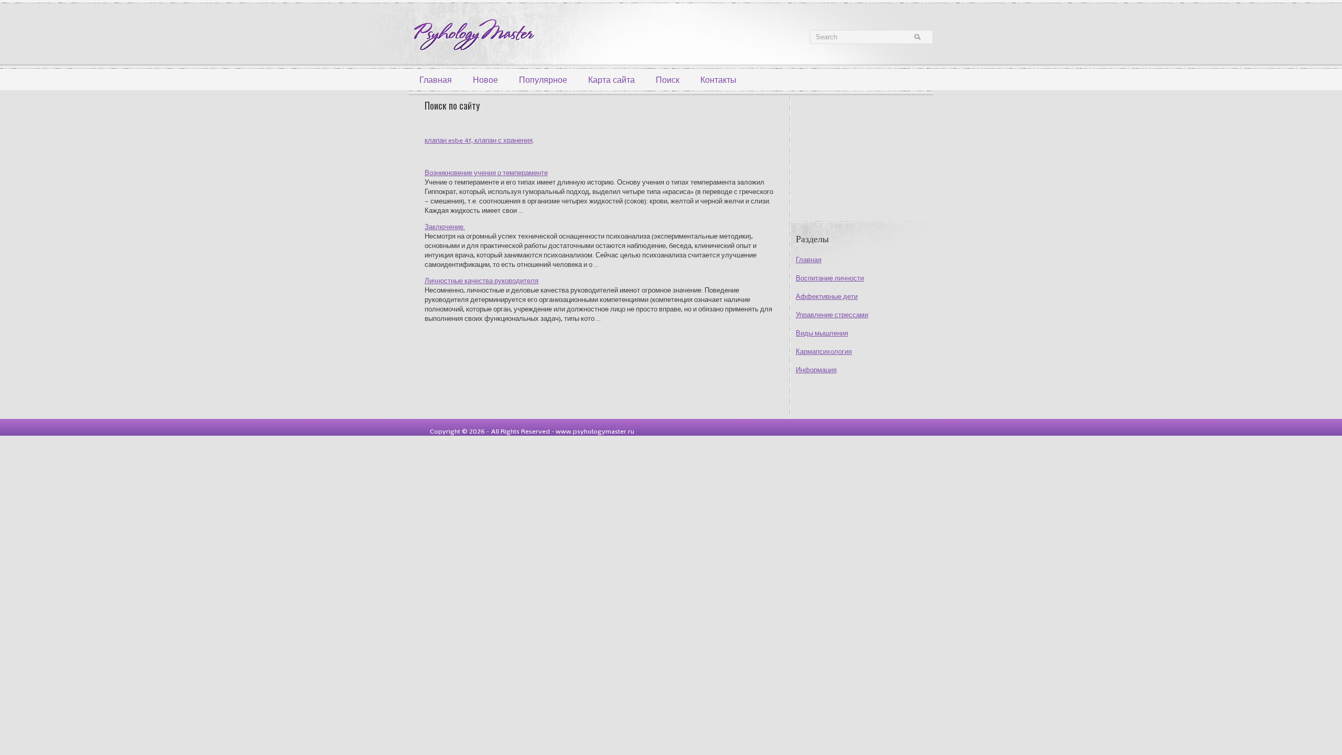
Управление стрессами (832, 314)
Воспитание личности (830, 278)
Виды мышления (822, 333)
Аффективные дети (827, 296)
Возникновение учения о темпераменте (486, 172)
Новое (485, 79)
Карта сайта (611, 79)
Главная (435, 79)
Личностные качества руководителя (481, 280)
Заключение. (445, 226)
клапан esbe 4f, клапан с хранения (479, 140)
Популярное (543, 79)
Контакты (718, 79)
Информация (816, 369)
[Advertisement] (856, 155)
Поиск (667, 79)
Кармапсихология (824, 351)
